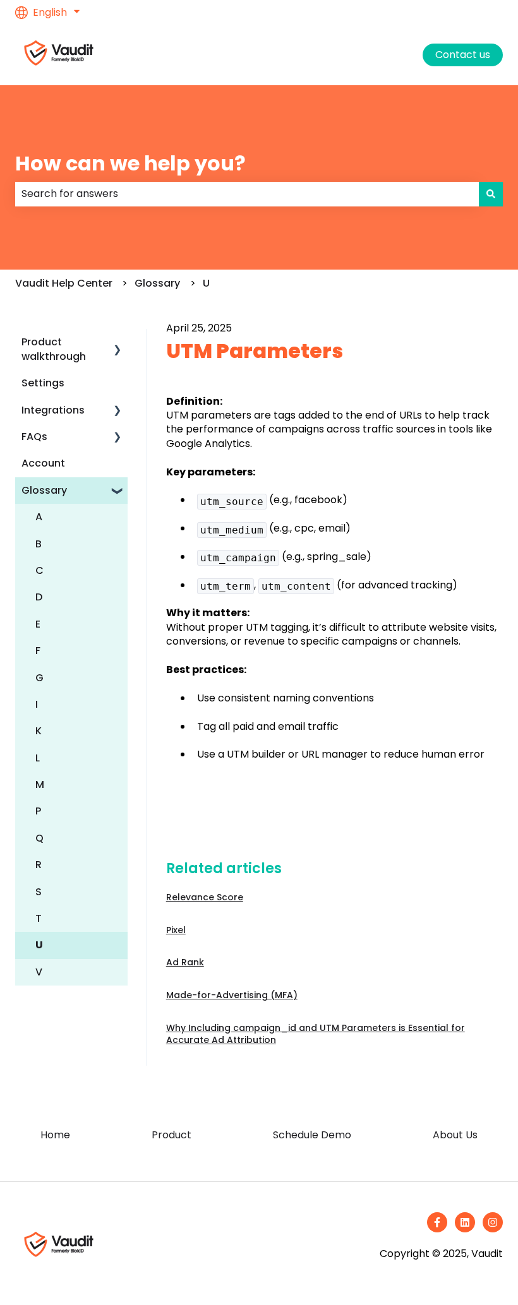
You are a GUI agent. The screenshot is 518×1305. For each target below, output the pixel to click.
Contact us (462, 54)
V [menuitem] (38, 972)
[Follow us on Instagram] (493, 1222)
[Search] (491, 194)
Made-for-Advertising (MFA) (232, 995)
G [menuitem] (39, 677)
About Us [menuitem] (455, 1135)
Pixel (176, 930)
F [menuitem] (37, 650)
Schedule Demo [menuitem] (312, 1135)
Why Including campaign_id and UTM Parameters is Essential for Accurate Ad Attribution (315, 1034)
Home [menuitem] (55, 1135)
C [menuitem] (39, 570)
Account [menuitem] (43, 463)
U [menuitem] (39, 945)
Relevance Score (204, 897)
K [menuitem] (38, 731)
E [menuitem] (37, 624)
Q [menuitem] (39, 838)
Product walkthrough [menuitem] (53, 349)
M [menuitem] (39, 784)
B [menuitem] (38, 544)
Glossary (157, 283)
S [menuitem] (38, 892)
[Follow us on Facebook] (437, 1222)
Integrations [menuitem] (53, 410)
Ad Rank (185, 962)
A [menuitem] (38, 516)
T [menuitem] (38, 918)
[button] (117, 343)
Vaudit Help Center (63, 283)
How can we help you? (130, 163)
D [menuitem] (38, 597)
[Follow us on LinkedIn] (465, 1222)
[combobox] (247, 194)
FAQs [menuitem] (34, 436)
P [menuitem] (38, 811)
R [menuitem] (38, 864)
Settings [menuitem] (42, 383)
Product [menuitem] (171, 1135)
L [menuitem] (37, 758)
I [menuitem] (36, 704)
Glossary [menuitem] (44, 490)
